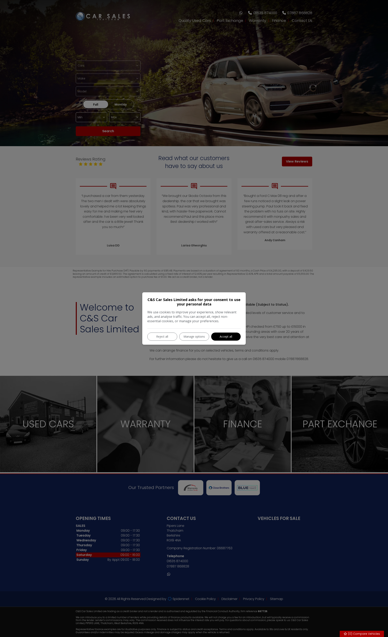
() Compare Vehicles (363, 634)
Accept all (226, 336)
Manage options (194, 336)
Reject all (162, 336)
